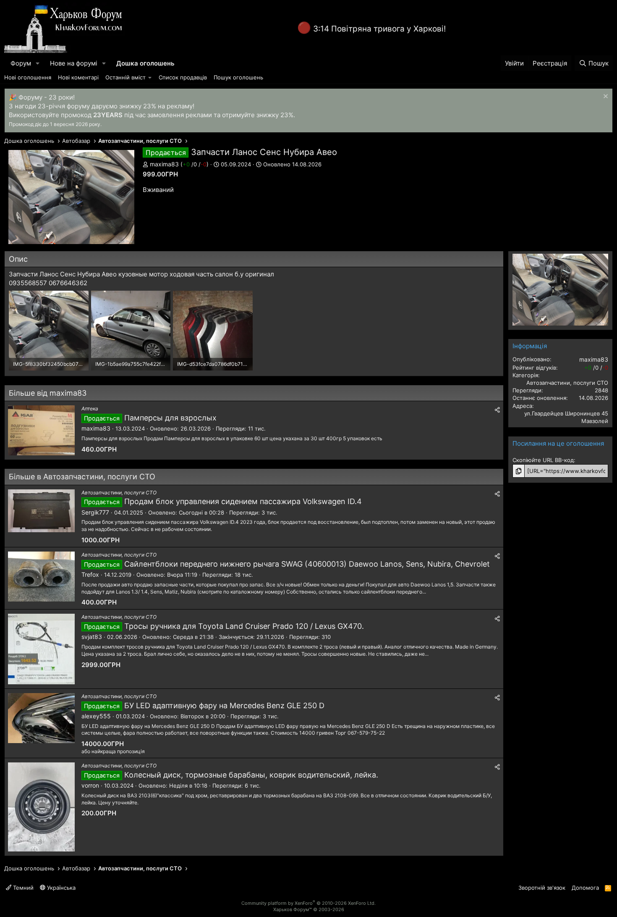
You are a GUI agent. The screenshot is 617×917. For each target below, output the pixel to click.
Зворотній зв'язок (541, 887)
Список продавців (183, 77)
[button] (38, 63)
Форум (20, 63)
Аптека (89, 408)
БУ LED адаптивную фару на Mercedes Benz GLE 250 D (224, 705)
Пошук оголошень (238, 77)
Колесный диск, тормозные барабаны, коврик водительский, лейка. (251, 774)
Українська (60, 887)
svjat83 (91, 636)
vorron (90, 785)
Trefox (90, 574)
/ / (195, 164)
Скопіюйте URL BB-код (543, 460)
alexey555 (96, 716)
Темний (22, 887)
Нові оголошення (27, 77)
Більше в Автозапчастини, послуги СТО (82, 476)
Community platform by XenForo (308, 903)
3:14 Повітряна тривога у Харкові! (379, 29)
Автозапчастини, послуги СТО (119, 492)
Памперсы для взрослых (170, 417)
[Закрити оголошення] (604, 97)
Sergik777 (95, 512)
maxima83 (164, 164)
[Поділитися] (497, 410)
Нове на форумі (73, 63)
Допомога (585, 887)
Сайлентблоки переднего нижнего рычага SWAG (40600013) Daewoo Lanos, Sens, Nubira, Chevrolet (307, 564)
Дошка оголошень (145, 63)
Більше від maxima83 (47, 393)
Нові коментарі (78, 77)
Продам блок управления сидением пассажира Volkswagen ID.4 (243, 501)
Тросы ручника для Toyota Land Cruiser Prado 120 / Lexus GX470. (244, 626)
